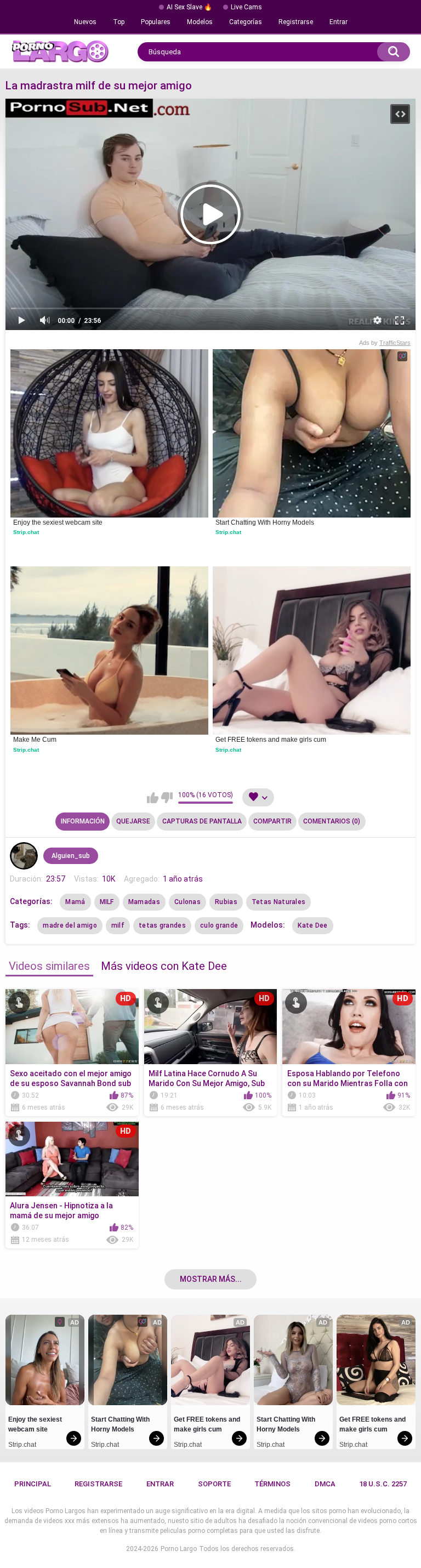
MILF (107, 902)
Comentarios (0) (331, 821)
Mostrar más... (211, 1279)
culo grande (219, 925)
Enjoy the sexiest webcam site (58, 522)
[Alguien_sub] (23, 856)
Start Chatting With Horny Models (264, 522)
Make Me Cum (34, 739)
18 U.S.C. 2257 (383, 1484)
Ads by (385, 342)
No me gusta (167, 797)
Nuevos (85, 22)
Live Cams (246, 7)
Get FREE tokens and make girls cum (270, 739)
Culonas (187, 902)
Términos (272, 1484)
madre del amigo (70, 925)
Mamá (75, 902)
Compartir (272, 821)
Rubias (226, 902)
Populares (155, 22)
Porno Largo (179, 1549)
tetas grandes (162, 925)
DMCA (325, 1484)
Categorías (245, 22)
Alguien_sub (71, 856)
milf (117, 925)
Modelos (200, 22)
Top (118, 22)
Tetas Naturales (279, 902)
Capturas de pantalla (202, 821)
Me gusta (152, 797)
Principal (32, 1484)
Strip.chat (26, 532)
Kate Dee (312, 925)
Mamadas (144, 902)
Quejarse (133, 821)
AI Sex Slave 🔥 (189, 7)
